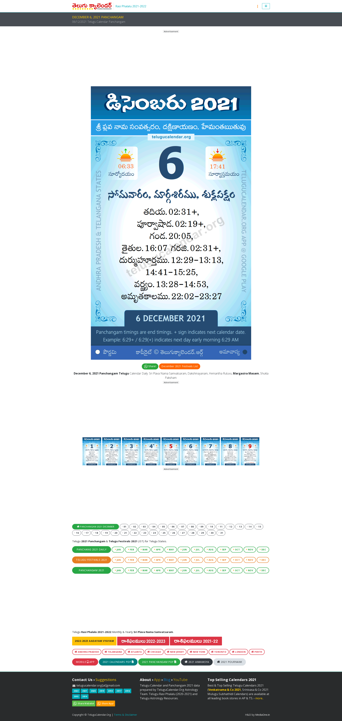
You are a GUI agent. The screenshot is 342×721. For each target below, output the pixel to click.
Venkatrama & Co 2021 (224, 690)
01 (124, 526)
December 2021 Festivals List (179, 366)
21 (125, 532)
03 (144, 526)
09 (201, 526)
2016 (127, 691)
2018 (110, 691)
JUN (184, 549)
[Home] (92, 6)
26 (173, 532)
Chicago (155, 651)
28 (192, 532)
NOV (250, 549)
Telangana (114, 651)
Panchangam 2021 (91, 570)
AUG (210, 549)
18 (96, 532)
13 (240, 526)
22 (135, 532)
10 (211, 526)
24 (154, 532)
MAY (171, 549)
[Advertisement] (171, 58)
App (157, 679)
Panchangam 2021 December (97, 526)
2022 (76, 691)
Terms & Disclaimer (125, 714)
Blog (167, 679)
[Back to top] (335, 714)
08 (192, 526)
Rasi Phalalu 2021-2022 (130, 6)
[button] (266, 6)
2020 (93, 691)
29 (202, 532)
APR (157, 549)
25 (163, 532)
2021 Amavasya (198, 662)
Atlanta (136, 651)
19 (106, 532)
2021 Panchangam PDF (158, 662)
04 (153, 526)
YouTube (180, 679)
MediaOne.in (262, 714)
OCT (237, 549)
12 (230, 526)
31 (221, 532)
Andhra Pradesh (88, 651)
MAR (145, 549)
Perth (258, 651)
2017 (118, 691)
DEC (263, 549)
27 (183, 532)
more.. (259, 698)
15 (259, 526)
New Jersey (176, 651)
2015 (76, 696)
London (240, 651)
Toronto (220, 651)
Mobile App (85, 662)
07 (182, 526)
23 (144, 532)
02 (134, 526)
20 (115, 532)
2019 (101, 691)
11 (221, 526)
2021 (84, 691)
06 (173, 526)
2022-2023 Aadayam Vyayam (94, 641)
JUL (197, 549)
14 (250, 526)
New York (198, 651)
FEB (131, 549)
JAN (118, 549)
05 (163, 526)
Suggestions (105, 679)
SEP (223, 549)
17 (87, 532)
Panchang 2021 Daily (92, 549)
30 (212, 532)
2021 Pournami (231, 662)
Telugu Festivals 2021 (91, 559)
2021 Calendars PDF (117, 662)
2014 (84, 696)
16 (77, 532)
